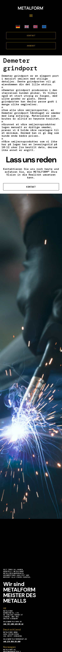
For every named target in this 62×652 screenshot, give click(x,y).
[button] (31, 15)
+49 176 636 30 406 (11, 641)
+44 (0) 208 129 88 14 (13, 624)
